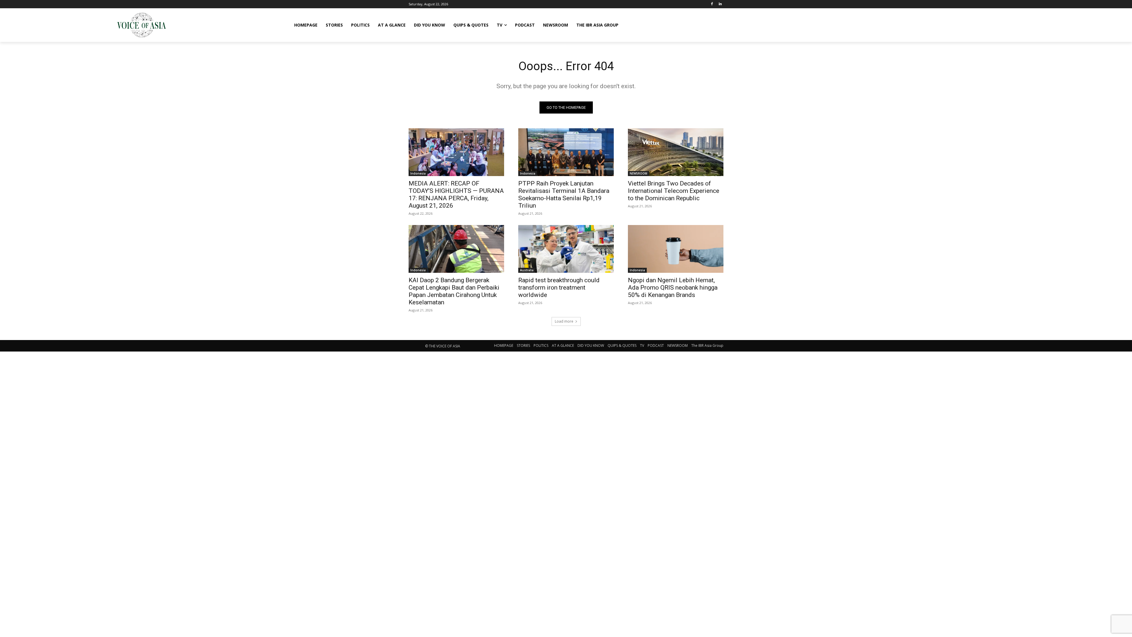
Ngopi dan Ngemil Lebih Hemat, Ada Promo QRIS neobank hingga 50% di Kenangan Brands (673, 287)
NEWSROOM (638, 173)
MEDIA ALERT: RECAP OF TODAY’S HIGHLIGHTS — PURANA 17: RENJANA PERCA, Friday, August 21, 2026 (456, 194)
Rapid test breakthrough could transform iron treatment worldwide (559, 287)
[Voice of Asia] (141, 25)
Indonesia (418, 173)
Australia (527, 270)
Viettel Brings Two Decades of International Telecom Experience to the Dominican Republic (673, 191)
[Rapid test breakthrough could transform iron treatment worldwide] (566, 249)
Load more (564, 321)
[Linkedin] (720, 4)
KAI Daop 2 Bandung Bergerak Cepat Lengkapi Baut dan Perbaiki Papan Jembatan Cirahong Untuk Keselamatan (454, 291)
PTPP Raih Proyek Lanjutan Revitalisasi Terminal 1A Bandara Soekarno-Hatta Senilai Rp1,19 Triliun (563, 194)
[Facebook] (711, 4)
